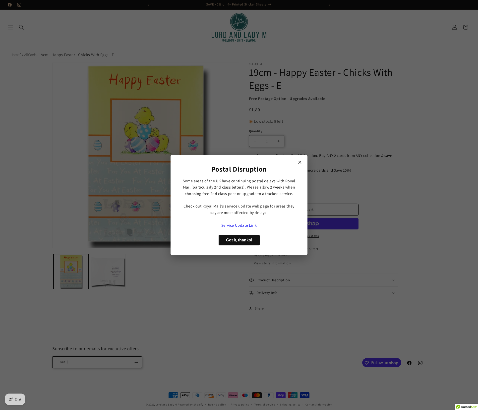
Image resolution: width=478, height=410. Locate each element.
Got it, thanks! (239, 240)
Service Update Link (239, 225)
